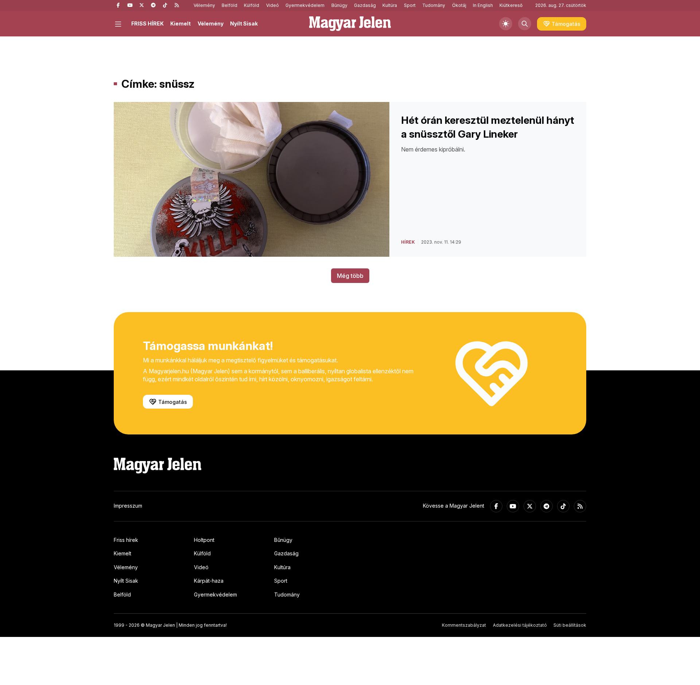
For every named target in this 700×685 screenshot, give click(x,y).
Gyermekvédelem (304, 5)
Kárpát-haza (208, 581)
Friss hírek (126, 540)
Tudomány (433, 5)
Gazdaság (365, 5)
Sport (410, 5)
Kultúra (389, 5)
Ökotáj (459, 5)
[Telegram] (153, 5)
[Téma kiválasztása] (505, 23)
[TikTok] (164, 5)
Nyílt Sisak (244, 23)
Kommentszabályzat (464, 625)
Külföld (251, 5)
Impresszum (128, 506)
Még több (350, 275)
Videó (272, 5)
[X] (141, 5)
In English (483, 5)
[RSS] (176, 5)
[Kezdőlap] (350, 23)
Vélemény (204, 5)
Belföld (229, 5)
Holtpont (204, 540)
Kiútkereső (510, 5)
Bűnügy (339, 5)
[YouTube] (129, 5)
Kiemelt (180, 23)
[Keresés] (524, 23)
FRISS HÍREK (147, 23)
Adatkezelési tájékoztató (520, 625)
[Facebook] (118, 5)
